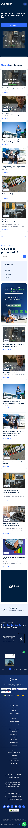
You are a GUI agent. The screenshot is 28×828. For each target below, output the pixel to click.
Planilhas (5, 216)
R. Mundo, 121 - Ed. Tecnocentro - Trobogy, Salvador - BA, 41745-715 (14, 793)
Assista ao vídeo (16, 669)
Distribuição (14, 758)
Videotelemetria (14, 731)
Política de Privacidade (6, 824)
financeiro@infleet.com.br (14, 782)
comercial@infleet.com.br (14, 784)
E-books (5, 84)
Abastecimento (14, 742)
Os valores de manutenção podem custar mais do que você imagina (13, 403)
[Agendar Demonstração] (14, 303)
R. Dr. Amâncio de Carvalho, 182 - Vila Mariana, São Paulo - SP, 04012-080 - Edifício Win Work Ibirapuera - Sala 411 (15, 799)
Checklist (14, 745)
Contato (14, 718)
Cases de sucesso (14, 713)
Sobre (14, 710)
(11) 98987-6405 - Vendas (14, 774)
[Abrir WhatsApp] (24, 824)
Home (14, 708)
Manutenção (14, 737)
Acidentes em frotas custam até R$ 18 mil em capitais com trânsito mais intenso (14, 168)
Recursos (5, 136)
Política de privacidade (14, 724)
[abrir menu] (25, 4)
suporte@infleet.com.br (13, 786)
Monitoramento (14, 734)
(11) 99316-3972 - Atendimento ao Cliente (13, 776)
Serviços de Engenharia (14, 752)
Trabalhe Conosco (14, 721)
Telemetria (14, 739)
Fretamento (14, 755)
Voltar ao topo (15, 824)
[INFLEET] (6, 4)
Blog (14, 716)
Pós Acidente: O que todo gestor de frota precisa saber (13, 15)
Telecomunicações (14, 760)
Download (13, 25)
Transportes (14, 763)
